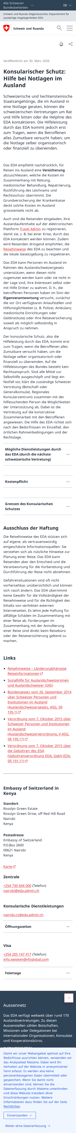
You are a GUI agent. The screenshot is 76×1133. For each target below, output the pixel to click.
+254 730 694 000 (17, 885)
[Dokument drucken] (61, 44)
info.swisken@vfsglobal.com (26, 959)
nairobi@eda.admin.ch (21, 890)
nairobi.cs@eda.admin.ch (23, 914)
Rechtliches (12, 1106)
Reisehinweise (14, 249)
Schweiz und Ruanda (28, 28)
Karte (7, 866)
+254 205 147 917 (17, 954)
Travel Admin (30, 229)
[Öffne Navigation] (69, 28)
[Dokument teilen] (70, 44)
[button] (68, 998)
